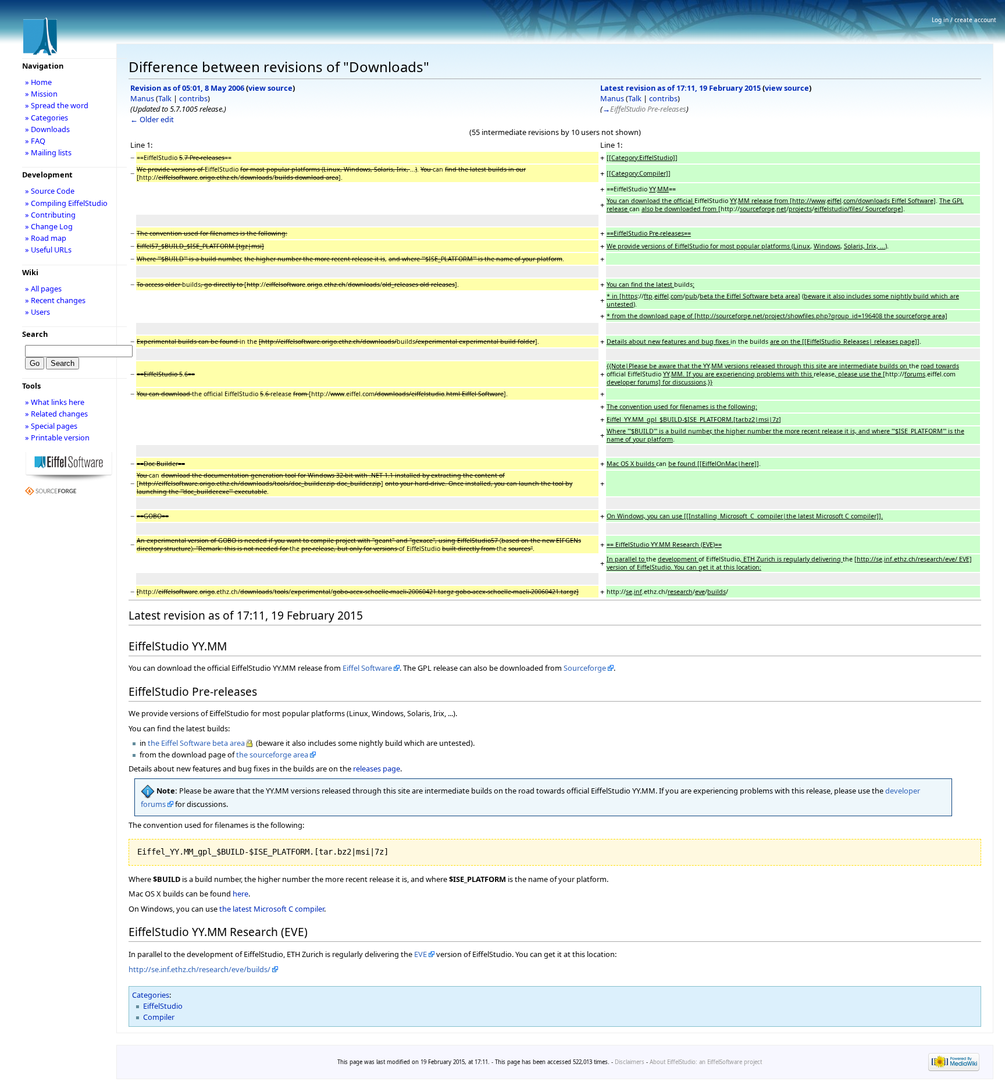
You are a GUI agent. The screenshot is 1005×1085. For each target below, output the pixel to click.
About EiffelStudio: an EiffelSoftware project (706, 1062)
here (240, 893)
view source (270, 88)
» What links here (54, 402)
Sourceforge (585, 668)
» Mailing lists (48, 152)
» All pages (43, 288)
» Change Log (49, 226)
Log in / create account (964, 20)
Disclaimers (629, 1062)
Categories (150, 995)
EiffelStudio (163, 1006)
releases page (376, 768)
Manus (142, 98)
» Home (38, 82)
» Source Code (49, 191)
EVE (420, 954)
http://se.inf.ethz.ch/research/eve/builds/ (199, 969)
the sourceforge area (272, 754)
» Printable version (57, 437)
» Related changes (56, 413)
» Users (37, 312)
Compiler (158, 1017)
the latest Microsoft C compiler (271, 908)
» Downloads (47, 129)
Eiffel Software (367, 668)
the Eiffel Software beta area (196, 743)
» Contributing (50, 214)
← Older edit (152, 119)
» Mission (41, 93)
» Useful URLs (48, 249)
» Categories (46, 117)
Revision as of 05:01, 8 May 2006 (187, 88)
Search (35, 334)
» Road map (45, 238)
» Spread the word (56, 105)
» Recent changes (55, 300)
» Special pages (51, 426)
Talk (165, 98)
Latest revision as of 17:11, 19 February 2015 (680, 88)
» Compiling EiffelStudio (66, 203)
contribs (193, 98)
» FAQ (35, 141)
